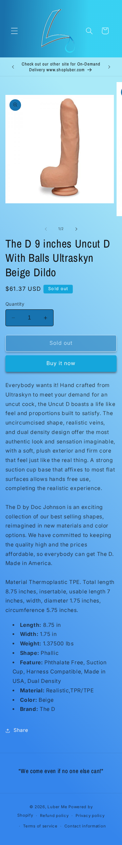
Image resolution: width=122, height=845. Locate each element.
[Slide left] (45, 229)
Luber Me (57, 806)
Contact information (85, 826)
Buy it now (61, 363)
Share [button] (21, 730)
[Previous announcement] (12, 66)
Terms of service (40, 826)
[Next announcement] (109, 66)
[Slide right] (76, 229)
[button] (14, 31)
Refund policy (54, 815)
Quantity (14, 304)
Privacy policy (90, 815)
